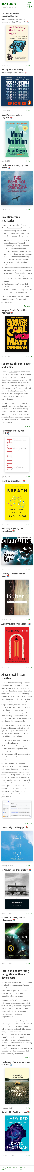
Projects (29, 7)
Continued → (28, 306)
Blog (28, 5)
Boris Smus (8, 3)
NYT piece (13, 372)
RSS (21, 1169)
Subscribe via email (25, 1168)
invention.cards (14, 228)
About (29, 3)
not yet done (24, 233)
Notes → (29, 65)
